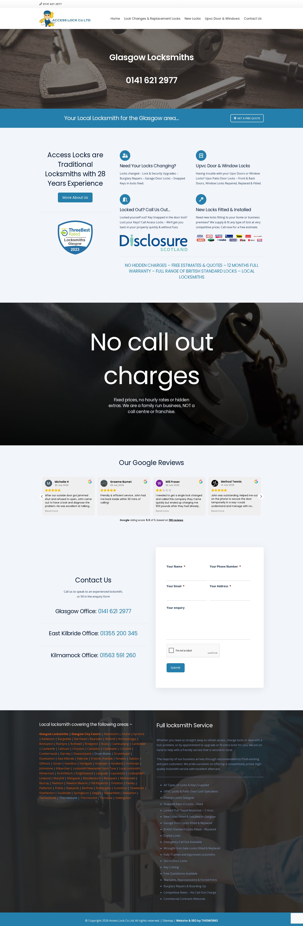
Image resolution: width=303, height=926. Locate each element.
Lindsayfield (136, 773)
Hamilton (71, 763)
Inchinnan (132, 763)
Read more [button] (106, 510)
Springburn (81, 793)
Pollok (59, 788)
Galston (134, 758)
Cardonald (138, 744)
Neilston (57, 783)
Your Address (220, 586)
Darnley (65, 754)
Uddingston (123, 798)
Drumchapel (122, 754)
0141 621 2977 (114, 611)
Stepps (96, 793)
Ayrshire (138, 734)
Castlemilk (48, 749)
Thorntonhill (88, 798)
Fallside (108, 758)
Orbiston (117, 783)
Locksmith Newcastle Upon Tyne (94, 768)
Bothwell (76, 744)
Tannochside (47, 798)
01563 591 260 (118, 655)
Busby (105, 744)
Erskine (96, 758)
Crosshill (125, 749)
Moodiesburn (92, 778)
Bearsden (96, 739)
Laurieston (118, 773)
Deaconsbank (82, 754)
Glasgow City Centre (86, 734)
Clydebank (110, 749)
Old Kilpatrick (99, 783)
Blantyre (61, 744)
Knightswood (84, 773)
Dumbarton (47, 758)
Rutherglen (103, 788)
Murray (44, 783)
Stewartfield (112, 793)
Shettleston (47, 793)
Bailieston (48, 739)
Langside (102, 773)
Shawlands (137, 788)
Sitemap (168, 920)
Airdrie (126, 734)
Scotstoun (120, 788)
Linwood (44, 778)
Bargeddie (64, 739)
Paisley (130, 783)
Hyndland (117, 763)
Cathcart (63, 749)
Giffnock (44, 763)
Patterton (45, 788)
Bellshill (110, 739)
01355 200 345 (119, 633)
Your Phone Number (225, 566)
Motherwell (127, 778)
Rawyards (72, 788)
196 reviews (176, 520)
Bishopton (46, 744)
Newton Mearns (77, 783)
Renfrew (87, 788)
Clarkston (93, 749)
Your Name (176, 566)
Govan (57, 763)
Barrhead (80, 739)
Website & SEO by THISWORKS (197, 920)
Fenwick (121, 758)
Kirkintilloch (65, 773)
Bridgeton (91, 744)
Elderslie (82, 758)
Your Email (175, 586)
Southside (64, 793)
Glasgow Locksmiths (53, 734)
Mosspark (110, 778)
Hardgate (86, 763)
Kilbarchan (63, 768)
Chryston (78, 749)
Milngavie (73, 778)
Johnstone (46, 768)
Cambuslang (120, 744)
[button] (261, 496)
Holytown (101, 763)
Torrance (106, 798)
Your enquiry (175, 608)
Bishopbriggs (127, 739)
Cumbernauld (48, 754)
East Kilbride (66, 758)
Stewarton (129, 793)
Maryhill (58, 778)
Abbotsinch (111, 734)
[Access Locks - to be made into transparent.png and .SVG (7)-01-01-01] (65, 18)
